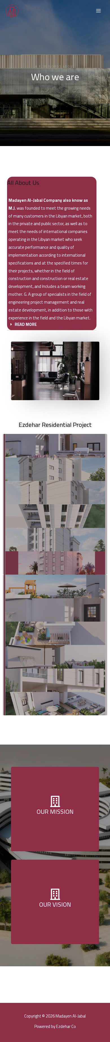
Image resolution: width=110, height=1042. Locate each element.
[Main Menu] (98, 11)
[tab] (51, 324)
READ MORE (26, 324)
